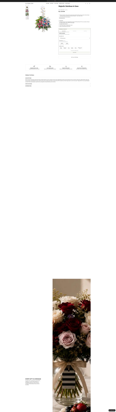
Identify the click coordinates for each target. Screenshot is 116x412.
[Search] (86, 3)
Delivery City (61, 36)
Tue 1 (69, 48)
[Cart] (90, 3)
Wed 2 (72, 48)
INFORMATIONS (28, 86)
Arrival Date (61, 46)
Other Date (80, 48)
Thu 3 (75, 48)
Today (61, 48)
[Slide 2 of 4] (27, 10)
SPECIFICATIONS (28, 84)
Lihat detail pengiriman (62, 18)
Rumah (62, 43)
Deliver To (62, 40)
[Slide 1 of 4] (27, 6)
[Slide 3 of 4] (27, 14)
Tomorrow (65, 48)
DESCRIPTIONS (28, 78)
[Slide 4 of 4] (27, 17)
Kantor (67, 43)
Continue (74, 52)
